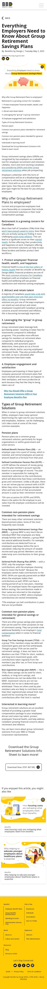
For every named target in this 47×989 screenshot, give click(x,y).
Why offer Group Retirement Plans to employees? (22, 97)
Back (7, 18)
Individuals (30, 913)
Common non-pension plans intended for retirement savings (23, 131)
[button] (41, 5)
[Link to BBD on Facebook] (23, 965)
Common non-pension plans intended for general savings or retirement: (22, 137)
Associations (30, 917)
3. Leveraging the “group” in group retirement (21, 115)
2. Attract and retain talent (12, 111)
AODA (8, 971)
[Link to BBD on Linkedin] (32, 965)
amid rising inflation (22, 236)
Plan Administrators (33, 939)
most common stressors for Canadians (23, 275)
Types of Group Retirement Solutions (17, 122)
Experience (28, 930)
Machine (23, 979)
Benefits (7, 904)
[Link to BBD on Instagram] (19, 965)
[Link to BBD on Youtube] (28, 965)
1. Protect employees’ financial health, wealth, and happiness (22, 106)
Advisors (29, 935)
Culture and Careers (12, 939)
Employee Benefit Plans (13, 909)
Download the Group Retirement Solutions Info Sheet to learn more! (21, 147)
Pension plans (8, 126)
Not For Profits (31, 921)
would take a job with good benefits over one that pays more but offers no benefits (23, 297)
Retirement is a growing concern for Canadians (21, 101)
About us (8, 935)
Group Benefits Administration (10, 913)
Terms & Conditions (34, 971)
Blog (7, 950)
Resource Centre (11, 954)
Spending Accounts (12, 918)
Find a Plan (28, 904)
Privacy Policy (19, 971)
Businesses (30, 909)
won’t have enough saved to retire (18, 231)
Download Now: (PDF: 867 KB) (21, 767)
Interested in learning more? (14, 142)
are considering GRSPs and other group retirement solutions (20, 169)
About (6, 930)
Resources (7, 945)
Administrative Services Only (13, 923)
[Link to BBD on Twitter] (15, 965)
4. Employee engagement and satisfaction (19, 118)
